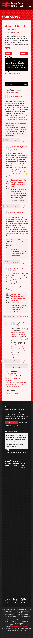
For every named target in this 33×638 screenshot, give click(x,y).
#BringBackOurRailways (13, 382)
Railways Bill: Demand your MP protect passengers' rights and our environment (18, 244)
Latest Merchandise (12, 461)
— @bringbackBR (10, 374)
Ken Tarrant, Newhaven (12, 80)
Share (23, 141)
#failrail (17, 387)
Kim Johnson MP (10, 117)
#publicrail (13, 384)
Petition (8, 407)
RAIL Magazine (20, 174)
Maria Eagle (20, 117)
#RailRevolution (10, 387)
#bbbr (20, 378)
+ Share (7, 48)
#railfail (23, 382)
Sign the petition (11, 423)
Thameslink (15, 333)
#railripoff (20, 384)
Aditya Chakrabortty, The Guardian (16, 452)
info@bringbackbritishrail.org (19, 626)
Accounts (7, 625)
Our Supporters (11, 431)
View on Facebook (24, 139)
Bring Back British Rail (12, 4)
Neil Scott (22, 630)
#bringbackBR (9, 380)
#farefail (7, 384)
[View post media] (6, 324)
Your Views (11, 17)
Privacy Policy (15, 625)
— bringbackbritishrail (12, 93)
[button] (11, 140)
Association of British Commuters (18, 348)
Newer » (23, 53)
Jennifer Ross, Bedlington (13, 73)
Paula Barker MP (15, 119)
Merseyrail (11, 105)
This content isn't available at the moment (15, 125)
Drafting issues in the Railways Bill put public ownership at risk (18, 183)
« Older (8, 53)
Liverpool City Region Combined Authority (16, 102)
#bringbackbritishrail (11, 378)
